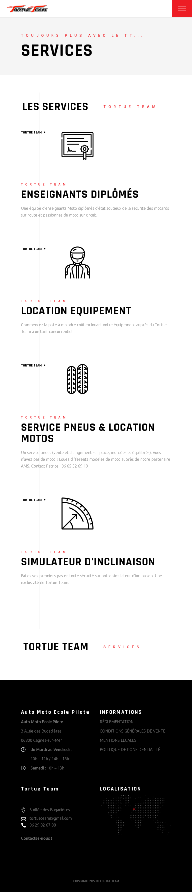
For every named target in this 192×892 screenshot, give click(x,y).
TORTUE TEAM (31, 132)
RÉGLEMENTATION (117, 722)
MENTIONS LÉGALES (118, 740)
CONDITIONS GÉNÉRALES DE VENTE (132, 731)
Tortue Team (31, 249)
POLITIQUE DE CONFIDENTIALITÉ (130, 749)
